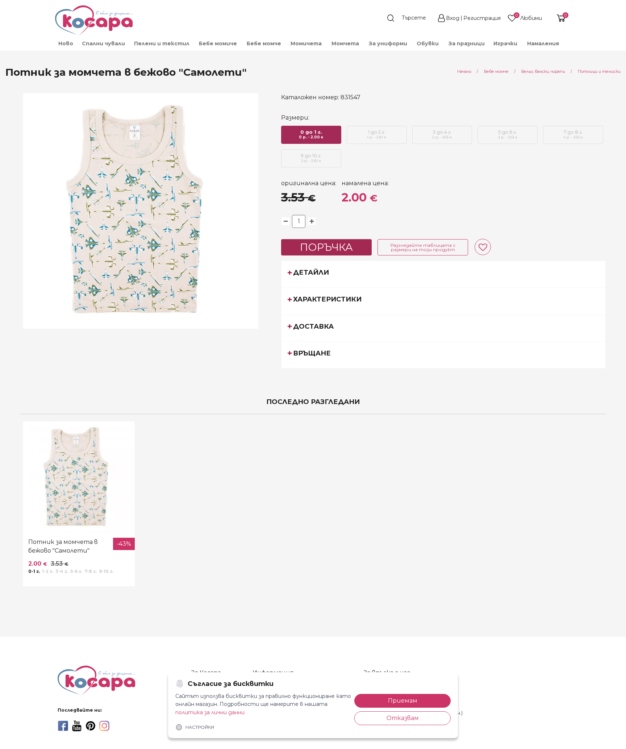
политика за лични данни (210, 712)
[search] (410, 18)
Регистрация (482, 18)
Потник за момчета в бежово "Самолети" (63, 546)
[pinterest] (90, 725)
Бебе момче (264, 43)
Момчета (345, 43)
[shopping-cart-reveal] (558, 18)
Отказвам (403, 718)
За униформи (388, 43)
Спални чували (103, 43)
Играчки (505, 43)
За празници (466, 43)
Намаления (543, 43)
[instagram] (104, 725)
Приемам (402, 700)
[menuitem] (65, 43)
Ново (65, 43)
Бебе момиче (218, 43)
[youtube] (76, 725)
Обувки (428, 43)
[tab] (443, 274)
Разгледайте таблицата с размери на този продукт (423, 247)
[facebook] (63, 725)
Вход (452, 18)
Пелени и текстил (161, 43)
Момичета (306, 43)
